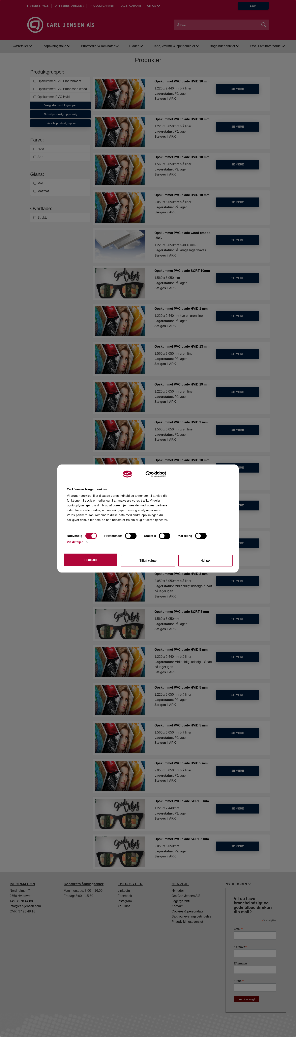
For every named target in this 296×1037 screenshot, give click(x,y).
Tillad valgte (148, 560)
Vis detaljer (75, 542)
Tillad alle (90, 559)
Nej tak (205, 560)
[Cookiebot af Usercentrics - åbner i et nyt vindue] (156, 474)
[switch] (131, 536)
